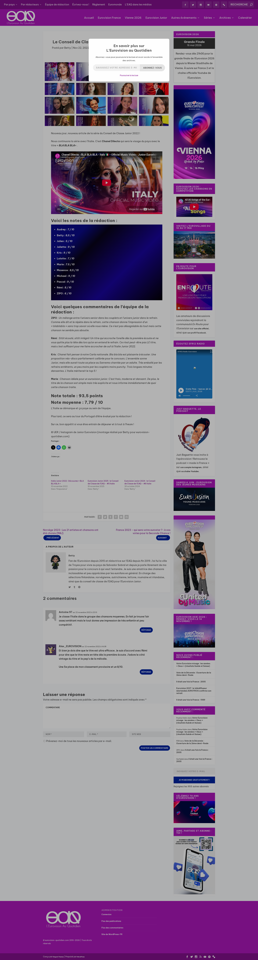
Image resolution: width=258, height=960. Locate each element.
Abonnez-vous (152, 67)
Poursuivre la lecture (129, 75)
